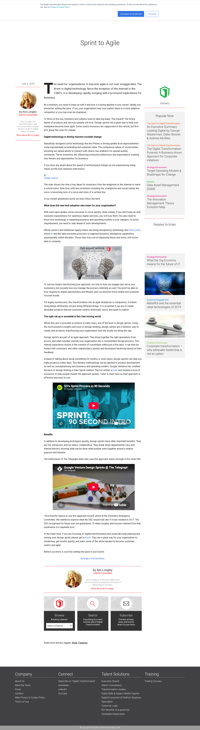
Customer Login (109, 705)
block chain (134, 230)
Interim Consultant (28, 114)
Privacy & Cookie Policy (60, 7)
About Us (19, 681)
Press (18, 689)
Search (92, 615)
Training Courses (153, 681)
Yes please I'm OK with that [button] (131, 14)
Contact (19, 693)
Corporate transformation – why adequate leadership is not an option (164, 349)
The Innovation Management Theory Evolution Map (160, 203)
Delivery (164, 103)
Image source (51, 178)
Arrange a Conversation (93, 558)
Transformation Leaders (113, 689)
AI (52, 233)
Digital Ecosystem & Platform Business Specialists (121, 699)
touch (88, 537)
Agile (74, 642)
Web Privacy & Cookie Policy (30, 697)
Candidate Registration (113, 714)
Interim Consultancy (111, 685)
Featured (82, 642)
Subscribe (126, 615)
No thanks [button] (152, 14)
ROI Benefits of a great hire (115, 709)
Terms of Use (22, 701)
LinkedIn (62, 689)
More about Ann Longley (28, 135)
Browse (59, 615)
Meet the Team (23, 685)
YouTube (62, 693)
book (115, 370)
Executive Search (110, 681)
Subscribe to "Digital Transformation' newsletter (76, 683)
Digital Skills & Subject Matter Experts (120, 693)
